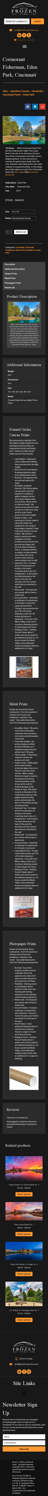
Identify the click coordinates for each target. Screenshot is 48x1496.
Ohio (5, 91)
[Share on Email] (42, 107)
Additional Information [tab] (15, 269)
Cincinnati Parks (12, 94)
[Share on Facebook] (28, 107)
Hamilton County (19, 91)
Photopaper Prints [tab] (13, 283)
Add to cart (21, 232)
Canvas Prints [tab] (11, 274)
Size (7, 212)
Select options (24, 1194)
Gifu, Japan (19, 172)
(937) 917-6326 (25, 1359)
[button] (37, 21)
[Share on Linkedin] (35, 107)
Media (8, 218)
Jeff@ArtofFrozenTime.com (26, 30)
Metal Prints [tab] (10, 278)
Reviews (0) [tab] (10, 288)
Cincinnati (37, 91)
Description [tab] (10, 264)
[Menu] (25, 46)
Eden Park (28, 94)
